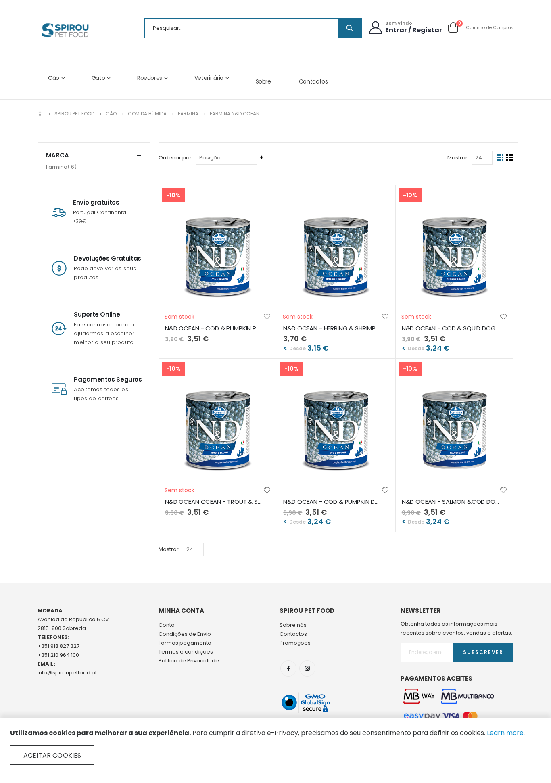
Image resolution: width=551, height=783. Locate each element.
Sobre (263, 81)
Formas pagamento (185, 643)
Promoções (295, 643)
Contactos (313, 81)
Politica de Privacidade (189, 660)
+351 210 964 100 (58, 655)
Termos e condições (186, 652)
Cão (111, 113)
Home (40, 113)
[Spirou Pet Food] (65, 30)
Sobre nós (293, 625)
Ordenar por (175, 157)
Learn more (505, 732)
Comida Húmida (147, 113)
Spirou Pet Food (74, 113)
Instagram (307, 668)
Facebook (288, 668)
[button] (267, 316)
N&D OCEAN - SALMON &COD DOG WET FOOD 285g (450, 502)
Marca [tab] (57, 155)
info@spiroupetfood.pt (67, 673)
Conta (167, 625)
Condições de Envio (185, 634)
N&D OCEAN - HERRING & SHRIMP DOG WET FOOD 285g (332, 328)
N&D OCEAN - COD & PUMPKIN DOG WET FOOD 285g (332, 502)
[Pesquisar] (349, 28)
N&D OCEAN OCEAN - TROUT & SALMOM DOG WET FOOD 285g (214, 502)
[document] (275, 747)
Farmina (188, 113)
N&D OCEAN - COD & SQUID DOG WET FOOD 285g (450, 328)
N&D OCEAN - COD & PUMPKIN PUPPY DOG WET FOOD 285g (214, 328)
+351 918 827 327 (58, 646)
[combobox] (253, 28)
